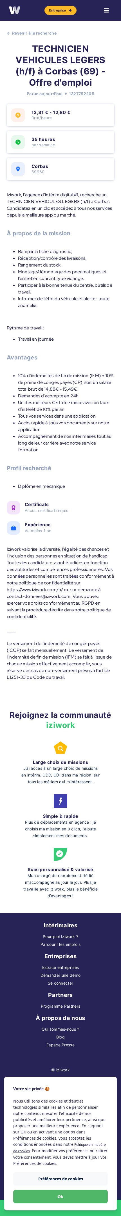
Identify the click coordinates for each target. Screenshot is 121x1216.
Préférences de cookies (60, 1178)
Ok (60, 1196)
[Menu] (106, 10)
